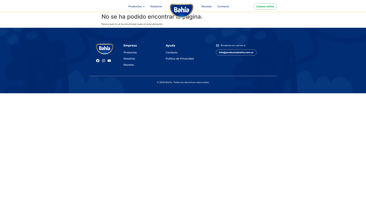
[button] (236, 52)
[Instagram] (103, 60)
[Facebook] (98, 60)
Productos (135, 6)
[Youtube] (109, 60)
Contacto (223, 6)
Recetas (206, 6)
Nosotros (156, 6)
